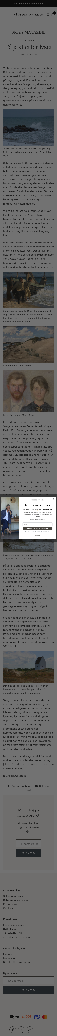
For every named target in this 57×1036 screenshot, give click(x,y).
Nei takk (37, 535)
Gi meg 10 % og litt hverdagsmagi (37, 528)
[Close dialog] (54, 499)
